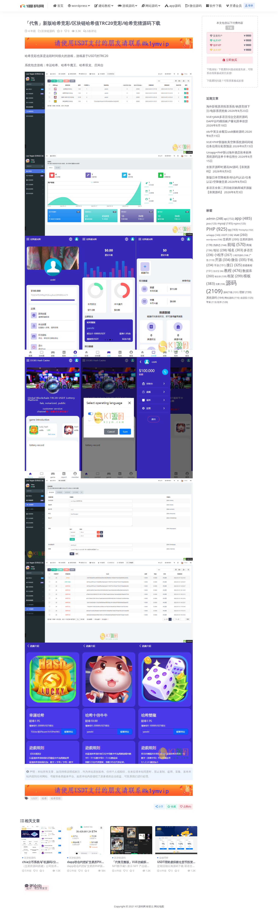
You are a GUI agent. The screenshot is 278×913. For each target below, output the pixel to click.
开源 (222, 259)
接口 (234, 265)
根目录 (221, 276)
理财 (245, 292)
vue (240, 235)
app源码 (175, 6)
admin (214, 218)
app (243, 218)
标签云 (150, 906)
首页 (60, 6)
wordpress (79, 6)
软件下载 (216, 6)
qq (233, 229)
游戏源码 (128, 6)
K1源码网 (140, 906)
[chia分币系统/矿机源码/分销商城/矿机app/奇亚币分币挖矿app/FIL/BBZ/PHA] (41, 840)
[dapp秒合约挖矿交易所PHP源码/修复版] (86, 840)
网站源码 (151, 6)
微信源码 (195, 6)
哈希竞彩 (56, 798)
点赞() (187, 806)
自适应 (246, 297)
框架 (235, 276)
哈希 (44, 798)
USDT (34, 798)
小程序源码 (240, 255)
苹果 (211, 302)
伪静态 (220, 245)
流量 (220, 284)
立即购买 (231, 59)
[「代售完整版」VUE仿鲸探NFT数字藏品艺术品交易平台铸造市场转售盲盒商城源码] (131, 840)
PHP (216, 229)
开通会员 (236, 6)
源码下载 (230, 292)
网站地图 (159, 906)
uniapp (213, 235)
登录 (250, 5)
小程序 (223, 255)
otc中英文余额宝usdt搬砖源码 (225, 131)
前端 (236, 244)
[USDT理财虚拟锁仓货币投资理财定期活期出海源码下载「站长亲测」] (176, 840)
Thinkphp (245, 229)
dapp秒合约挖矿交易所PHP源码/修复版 (85, 863)
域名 (235, 250)
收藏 (173, 806)
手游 (220, 265)
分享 (160, 806)
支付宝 (218, 271)
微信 (238, 259)
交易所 (231, 239)
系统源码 (215, 297)
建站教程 (105, 6)
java (211, 223)
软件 (222, 302)
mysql (225, 223)
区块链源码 (48, 31)
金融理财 (163, 857)
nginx (240, 223)
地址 (220, 250)
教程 (233, 270)
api (229, 218)
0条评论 (91, 31)
